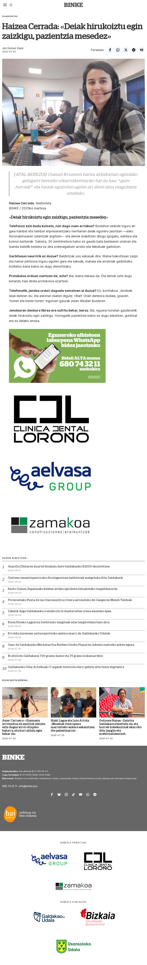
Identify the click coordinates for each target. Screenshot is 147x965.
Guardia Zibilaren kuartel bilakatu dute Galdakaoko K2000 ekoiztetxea (59, 566)
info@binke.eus (28, 786)
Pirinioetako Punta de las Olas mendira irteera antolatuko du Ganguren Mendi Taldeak (70, 600)
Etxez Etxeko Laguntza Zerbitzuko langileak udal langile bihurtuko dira (59, 622)
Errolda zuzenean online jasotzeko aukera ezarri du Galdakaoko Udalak (59, 633)
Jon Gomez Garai (12, 48)
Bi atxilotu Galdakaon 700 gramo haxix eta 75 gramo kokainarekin (55, 656)
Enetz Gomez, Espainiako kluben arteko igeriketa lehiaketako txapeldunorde (62, 589)
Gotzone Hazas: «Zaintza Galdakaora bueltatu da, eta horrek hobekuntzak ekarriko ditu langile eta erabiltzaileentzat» (120, 727)
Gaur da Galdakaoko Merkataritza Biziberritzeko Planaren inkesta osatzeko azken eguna (71, 644)
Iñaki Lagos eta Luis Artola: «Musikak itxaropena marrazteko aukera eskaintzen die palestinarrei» (73, 725)
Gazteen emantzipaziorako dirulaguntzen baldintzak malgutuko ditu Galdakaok (65, 577)
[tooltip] (110, 50)
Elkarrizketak (10, 16)
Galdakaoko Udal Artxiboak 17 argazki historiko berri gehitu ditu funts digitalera (66, 667)
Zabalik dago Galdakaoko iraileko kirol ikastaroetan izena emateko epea (59, 611)
